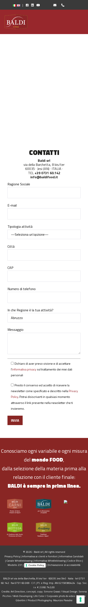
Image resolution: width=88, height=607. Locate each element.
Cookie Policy (36, 565)
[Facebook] (26, 5)
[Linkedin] (31, 5)
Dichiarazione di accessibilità (64, 565)
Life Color (39, 596)
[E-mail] (53, 5)
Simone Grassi (52, 591)
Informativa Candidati (71, 556)
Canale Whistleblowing (19, 561)
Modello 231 (15, 565)
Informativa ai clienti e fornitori (39, 556)
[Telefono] (60, 5)
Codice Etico (74, 561)
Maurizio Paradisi (62, 600)
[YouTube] (41, 5)
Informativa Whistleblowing (49, 561)
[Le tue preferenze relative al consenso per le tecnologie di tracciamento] (80, 599)
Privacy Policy (12, 556)
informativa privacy (24, 369)
